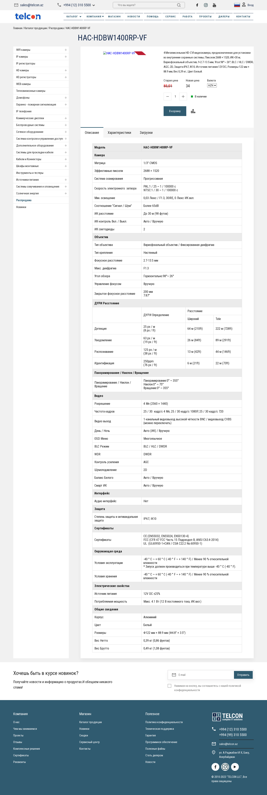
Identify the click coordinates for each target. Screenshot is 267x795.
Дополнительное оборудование (35, 145)
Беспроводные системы (30, 125)
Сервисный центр (89, 742)
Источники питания (27, 179)
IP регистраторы (25, 63)
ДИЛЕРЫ (224, 16)
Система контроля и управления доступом (41, 138)
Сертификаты (21, 755)
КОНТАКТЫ (243, 16)
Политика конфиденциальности (164, 722)
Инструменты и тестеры (29, 172)
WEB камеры (23, 84)
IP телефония (23, 111)
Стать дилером (154, 755)
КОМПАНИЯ (94, 16)
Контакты (84, 748)
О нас (16, 722)
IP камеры (22, 56)
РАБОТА (188, 16)
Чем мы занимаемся (25, 728)
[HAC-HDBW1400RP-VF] (119, 53)
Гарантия (150, 735)
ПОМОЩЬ (153, 16)
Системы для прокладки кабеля (34, 152)
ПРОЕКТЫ (205, 16)
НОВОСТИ (133, 16)
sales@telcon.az (31, 5)
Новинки (21, 207)
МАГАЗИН (114, 16)
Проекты (18, 735)
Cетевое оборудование (29, 131)
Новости (150, 762)
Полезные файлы (155, 748)
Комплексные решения (26, 748)
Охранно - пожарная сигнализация (36, 104)
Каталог (72, 16)
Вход (251, 5)
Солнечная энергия (27, 193)
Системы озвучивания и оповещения (37, 186)
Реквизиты (19, 762)
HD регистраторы (26, 77)
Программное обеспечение (161, 742)
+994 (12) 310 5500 (77, 5)
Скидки (83, 735)
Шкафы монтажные (27, 166)
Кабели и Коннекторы (28, 159)
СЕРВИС (170, 16)
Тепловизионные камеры (30, 90)
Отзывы (17, 742)
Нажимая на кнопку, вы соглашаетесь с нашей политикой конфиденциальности (207, 688)
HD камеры (22, 70)
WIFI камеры (23, 49)
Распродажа (23, 200)
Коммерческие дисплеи (30, 118)
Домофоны (23, 97)
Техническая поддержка (159, 728)
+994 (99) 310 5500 (233, 735)
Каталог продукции (90, 722)
